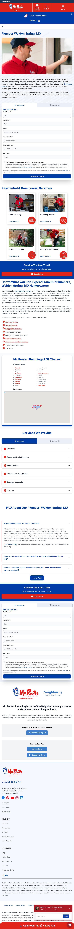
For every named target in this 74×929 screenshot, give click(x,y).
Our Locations (7, 861)
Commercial (56, 105)
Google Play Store (38, 755)
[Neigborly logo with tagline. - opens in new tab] (53, 693)
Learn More (13, 221)
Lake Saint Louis (43, 374)
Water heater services (13, 339)
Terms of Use (8, 905)
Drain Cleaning (15, 215)
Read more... (17, 389)
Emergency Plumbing (49, 249)
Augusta (17, 368)
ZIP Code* (6, 153)
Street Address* (8, 145)
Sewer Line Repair (16, 249)
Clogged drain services (13, 329)
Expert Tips (6, 857)
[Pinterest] (7, 797)
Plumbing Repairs (47, 215)
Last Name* (7, 120)
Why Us (4, 832)
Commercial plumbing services (16, 342)
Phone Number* (8, 137)
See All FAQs (37, 578)
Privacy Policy (28, 167)
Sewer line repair (11, 325)
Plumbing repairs (11, 322)
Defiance (18, 379)
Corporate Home (8, 870)
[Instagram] (16, 797)
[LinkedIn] (21, 797)
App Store (38, 749)
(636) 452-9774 (13, 781)
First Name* (7, 112)
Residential (20, 105)
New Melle (41, 385)
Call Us (47, 9)
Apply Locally (6, 841)
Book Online (37, 9)
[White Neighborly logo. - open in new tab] (6, 1)
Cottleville (18, 377)
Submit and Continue (37, 176)
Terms (19, 167)
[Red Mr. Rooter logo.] (25, 693)
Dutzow (17, 381)
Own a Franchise (8, 836)
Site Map (5, 866)
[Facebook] (3, 797)
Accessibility (32, 905)
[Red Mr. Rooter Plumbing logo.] (37, 771)
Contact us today (10, 544)
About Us (5, 823)
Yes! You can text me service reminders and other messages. (25, 162)
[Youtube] (12, 797)
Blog (3, 853)
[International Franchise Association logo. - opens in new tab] (5, 876)
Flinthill (17, 383)
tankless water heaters (23, 291)
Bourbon (18, 374)
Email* (5, 128)
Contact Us (6, 828)
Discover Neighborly (35, 733)
